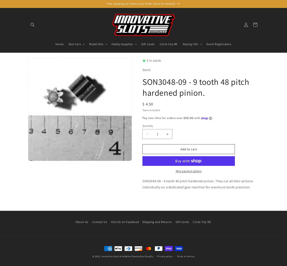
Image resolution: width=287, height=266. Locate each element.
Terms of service (186, 256)
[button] (32, 24)
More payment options (189, 171)
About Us (82, 222)
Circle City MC (202, 222)
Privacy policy (165, 256)
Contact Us (99, 222)
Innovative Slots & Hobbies (116, 256)
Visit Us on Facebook (125, 222)
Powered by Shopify (142, 256)
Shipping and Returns (157, 222)
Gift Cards (182, 222)
